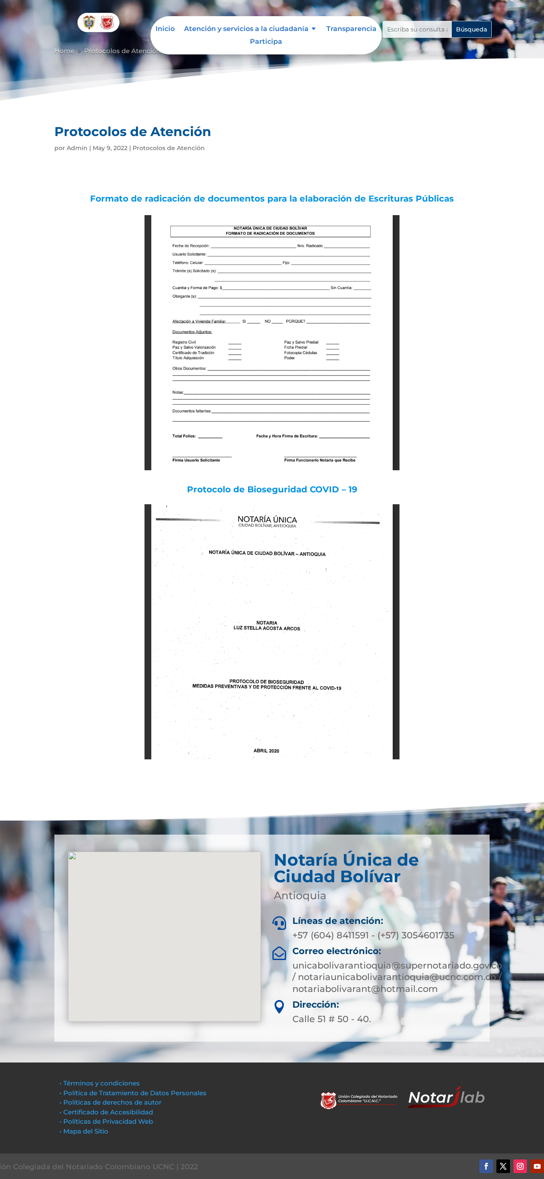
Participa (266, 42)
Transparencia (351, 29)
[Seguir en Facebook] (486, 1166)
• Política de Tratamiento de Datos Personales (133, 1093)
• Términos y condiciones (100, 1083)
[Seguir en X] (503, 1166)
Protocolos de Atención (169, 148)
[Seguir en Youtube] (537, 1166)
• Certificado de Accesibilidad (106, 1112)
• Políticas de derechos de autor (111, 1102)
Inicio (165, 29)
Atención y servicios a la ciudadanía (246, 29)
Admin (77, 148)
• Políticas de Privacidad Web (106, 1121)
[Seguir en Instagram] (520, 1166)
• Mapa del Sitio (85, 1131)
